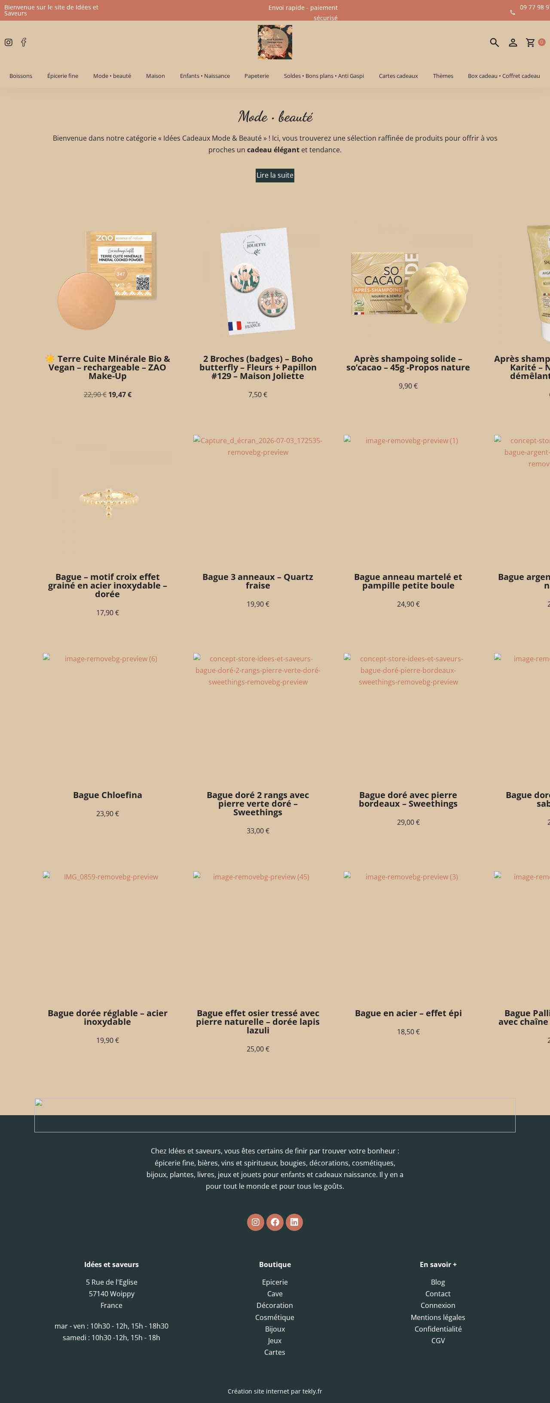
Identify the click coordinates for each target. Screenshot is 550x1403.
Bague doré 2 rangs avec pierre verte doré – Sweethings (258, 803)
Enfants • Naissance (205, 76)
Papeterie (256, 76)
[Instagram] (255, 1222)
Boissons (20, 76)
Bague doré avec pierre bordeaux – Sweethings (408, 799)
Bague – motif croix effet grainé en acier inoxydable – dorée (107, 585)
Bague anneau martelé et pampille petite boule (408, 581)
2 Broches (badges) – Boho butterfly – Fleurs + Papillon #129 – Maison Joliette (258, 367)
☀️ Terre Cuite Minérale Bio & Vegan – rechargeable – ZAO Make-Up (107, 367)
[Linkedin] (294, 1222)
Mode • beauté (112, 76)
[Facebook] (275, 1222)
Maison (155, 76)
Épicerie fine (62, 76)
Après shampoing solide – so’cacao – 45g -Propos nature (408, 363)
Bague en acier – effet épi (408, 1013)
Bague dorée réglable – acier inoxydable (108, 1017)
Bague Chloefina (107, 795)
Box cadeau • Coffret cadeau (504, 76)
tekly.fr (312, 1391)
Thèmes (443, 76)
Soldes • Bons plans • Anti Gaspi (324, 76)
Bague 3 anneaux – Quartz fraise (257, 581)
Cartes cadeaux (398, 76)
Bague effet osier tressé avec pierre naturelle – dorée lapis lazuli (258, 1021)
